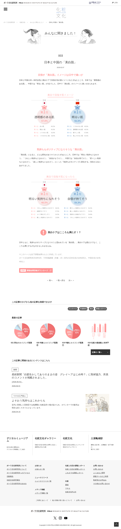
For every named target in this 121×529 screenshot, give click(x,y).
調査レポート (101, 308)
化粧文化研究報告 (13, 480)
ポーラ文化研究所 (9, 22)
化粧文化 (22, 22)
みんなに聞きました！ (37, 22)
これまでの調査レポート (74, 473)
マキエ (67, 488)
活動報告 (10, 476)
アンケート (73, 308)
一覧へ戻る (60, 280)
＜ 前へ (50, 280)
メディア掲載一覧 (41, 493)
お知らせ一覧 (40, 469)
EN (116, 3)
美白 (91, 308)
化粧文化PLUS (70, 492)
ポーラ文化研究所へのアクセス (18, 473)
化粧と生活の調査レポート (75, 469)
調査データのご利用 (100, 476)
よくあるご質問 (99, 473)
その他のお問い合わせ (101, 484)
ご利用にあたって (42, 500)
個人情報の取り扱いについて (62, 500)
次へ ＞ (71, 280)
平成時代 (83, 308)
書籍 (67, 485)
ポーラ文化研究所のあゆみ (17, 484)
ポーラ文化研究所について (17, 469)
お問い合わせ (98, 469)
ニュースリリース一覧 (43, 481)
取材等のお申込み (99, 480)
